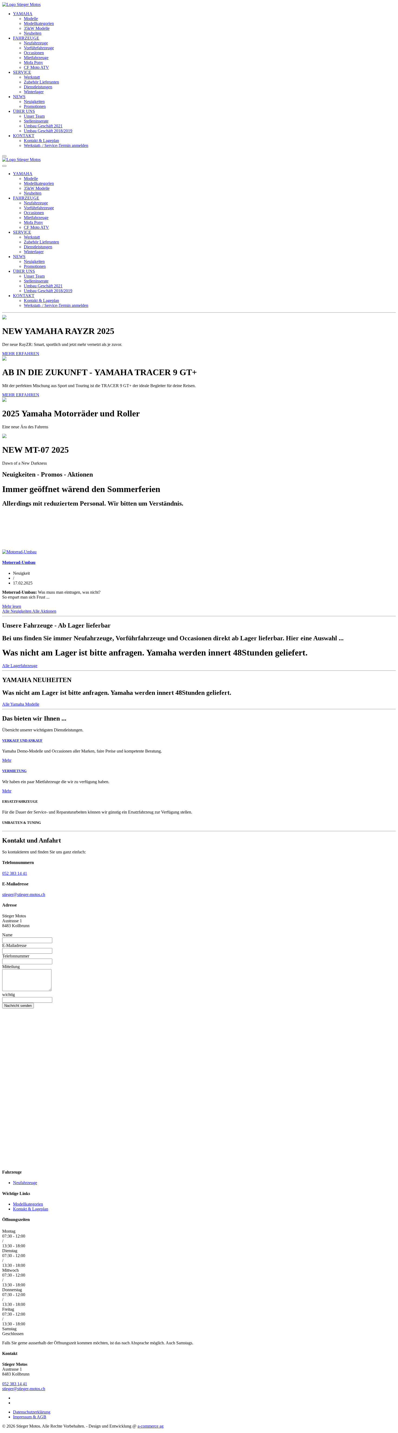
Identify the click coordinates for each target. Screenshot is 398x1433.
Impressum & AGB (29, 1417)
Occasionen (34, 52)
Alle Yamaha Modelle (20, 704)
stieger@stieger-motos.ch (23, 894)
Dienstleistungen (38, 87)
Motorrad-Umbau (18, 562)
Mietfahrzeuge (36, 57)
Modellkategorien (39, 23)
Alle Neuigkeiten (17, 611)
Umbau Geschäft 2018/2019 (48, 130)
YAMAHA (22, 13)
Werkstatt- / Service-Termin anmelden (56, 145)
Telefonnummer (15, 956)
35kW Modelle (37, 28)
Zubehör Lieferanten (41, 82)
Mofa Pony (33, 62)
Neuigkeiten (34, 101)
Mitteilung (11, 966)
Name (7, 935)
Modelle (31, 18)
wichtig (8, 994)
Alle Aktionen (44, 611)
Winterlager (34, 91)
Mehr (6, 760)
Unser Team (34, 116)
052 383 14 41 (14, 873)
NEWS (19, 96)
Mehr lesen (11, 606)
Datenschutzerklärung (31, 1412)
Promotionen (35, 106)
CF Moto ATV (36, 67)
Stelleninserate (36, 121)
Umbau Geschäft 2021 (43, 126)
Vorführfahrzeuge (39, 48)
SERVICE (22, 72)
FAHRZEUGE (26, 38)
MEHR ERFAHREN (20, 353)
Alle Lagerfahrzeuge (19, 665)
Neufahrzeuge (36, 43)
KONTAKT (23, 135)
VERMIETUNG (14, 771)
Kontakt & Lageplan (41, 140)
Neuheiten (32, 33)
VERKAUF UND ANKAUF (22, 740)
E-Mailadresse (14, 945)
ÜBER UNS (24, 111)
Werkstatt (32, 77)
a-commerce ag (151, 1426)
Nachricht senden (18, 1006)
